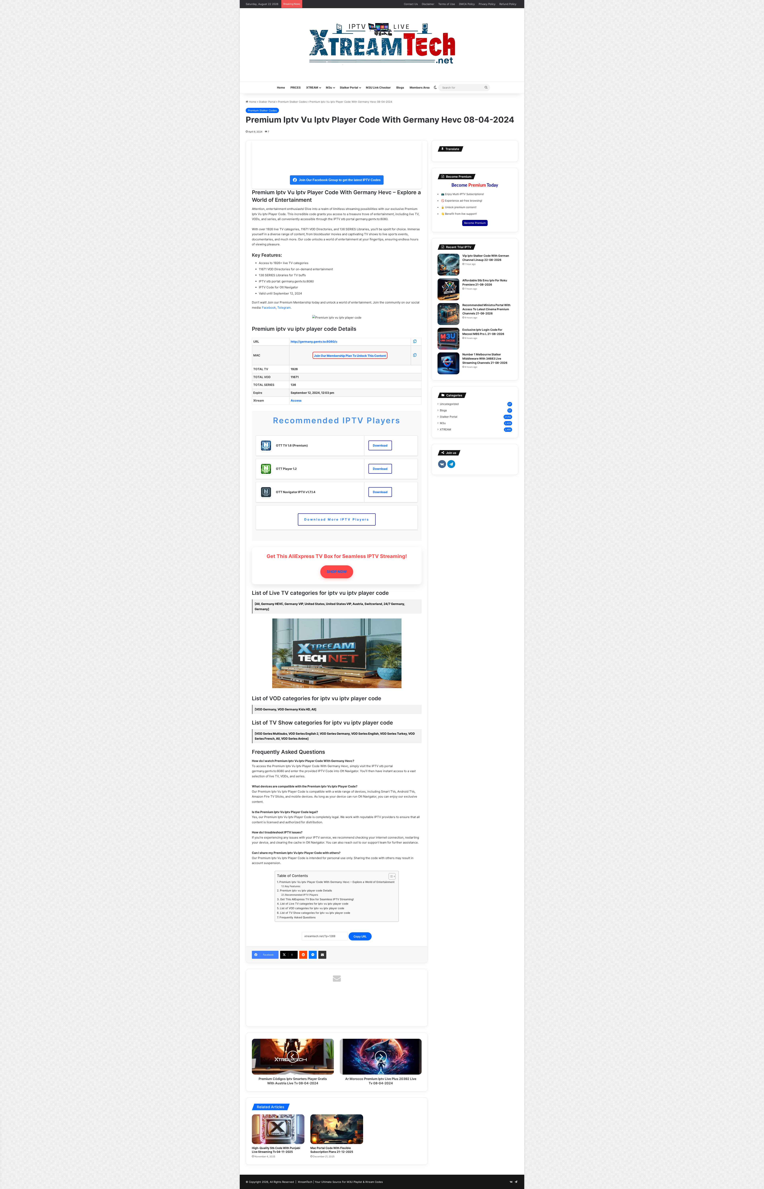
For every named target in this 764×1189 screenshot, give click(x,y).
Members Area (420, 87)
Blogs (400, 87)
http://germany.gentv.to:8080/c (314, 341)
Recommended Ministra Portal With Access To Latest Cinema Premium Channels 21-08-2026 (486, 309)
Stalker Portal (349, 87)
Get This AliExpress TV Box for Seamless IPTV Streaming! (317, 899)
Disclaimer (428, 4)
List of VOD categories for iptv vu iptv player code (312, 908)
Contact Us (411, 4)
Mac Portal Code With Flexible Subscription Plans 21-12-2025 (331, 1149)
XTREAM (312, 87)
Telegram (284, 307)
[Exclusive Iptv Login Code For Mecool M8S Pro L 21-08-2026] (448, 339)
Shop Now (337, 572)
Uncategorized (449, 404)
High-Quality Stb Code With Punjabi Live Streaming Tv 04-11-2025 (276, 1149)
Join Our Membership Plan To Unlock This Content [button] (350, 356)
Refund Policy (507, 4)
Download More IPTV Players (336, 519)
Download (380, 445)
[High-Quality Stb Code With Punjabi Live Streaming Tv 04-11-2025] (278, 1129)
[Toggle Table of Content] (390, 876)
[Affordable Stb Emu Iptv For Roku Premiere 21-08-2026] (448, 289)
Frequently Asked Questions (298, 917)
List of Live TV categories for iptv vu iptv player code (314, 903)
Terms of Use (446, 4)
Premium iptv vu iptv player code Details (306, 890)
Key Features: (293, 886)
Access (296, 400)
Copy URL (360, 936)
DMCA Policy (467, 4)
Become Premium (475, 222)
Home (281, 87)
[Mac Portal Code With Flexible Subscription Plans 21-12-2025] (336, 1129)
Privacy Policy (487, 4)
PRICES (295, 87)
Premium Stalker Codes (292, 101)
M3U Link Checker (378, 87)
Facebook (269, 307)
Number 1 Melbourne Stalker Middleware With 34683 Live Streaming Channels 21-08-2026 (484, 358)
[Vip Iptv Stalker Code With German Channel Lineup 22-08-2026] (448, 265)
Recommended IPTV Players (301, 894)
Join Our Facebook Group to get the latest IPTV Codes (340, 180)
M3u (329, 87)
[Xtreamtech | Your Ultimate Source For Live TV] (382, 42)
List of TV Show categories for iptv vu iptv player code (315, 912)
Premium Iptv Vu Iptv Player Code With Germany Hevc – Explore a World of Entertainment (337, 882)
